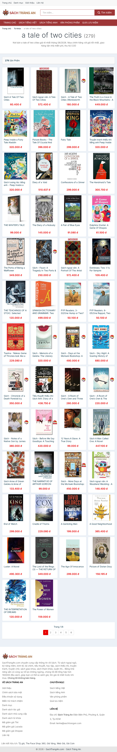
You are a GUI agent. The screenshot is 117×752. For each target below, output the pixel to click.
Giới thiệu (29, 3)
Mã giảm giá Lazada (12, 726)
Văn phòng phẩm (70, 22)
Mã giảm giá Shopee (12, 731)
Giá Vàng (51, 743)
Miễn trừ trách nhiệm (12, 701)
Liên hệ (40, 3)
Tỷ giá (21, 743)
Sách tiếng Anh (48, 22)
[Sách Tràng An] (17, 656)
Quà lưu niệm (90, 22)
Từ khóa (17, 28)
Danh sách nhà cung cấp (14, 713)
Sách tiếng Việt (28, 22)
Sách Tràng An (73, 749)
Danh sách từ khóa (11, 718)
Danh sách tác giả (11, 709)
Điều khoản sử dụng (12, 696)
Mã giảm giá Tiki (10, 722)
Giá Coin (70, 743)
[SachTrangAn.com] (19, 12)
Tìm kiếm (106, 12)
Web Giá (61, 743)
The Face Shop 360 (36, 743)
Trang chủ (7, 3)
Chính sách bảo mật (12, 692)
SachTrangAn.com (55, 749)
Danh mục (18, 3)
